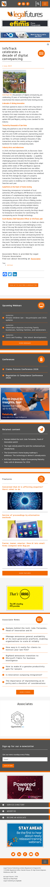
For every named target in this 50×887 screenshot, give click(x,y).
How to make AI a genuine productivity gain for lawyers (25, 667)
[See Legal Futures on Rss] (37, 854)
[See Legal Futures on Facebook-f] (27, 4)
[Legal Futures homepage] (25, 15)
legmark (18, 881)
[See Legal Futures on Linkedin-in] (23, 4)
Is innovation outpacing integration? (24, 675)
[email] (25, 759)
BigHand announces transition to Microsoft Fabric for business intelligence (22, 658)
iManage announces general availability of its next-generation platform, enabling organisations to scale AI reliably (27, 638)
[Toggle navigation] (45, 4)
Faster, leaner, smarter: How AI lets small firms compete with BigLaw (23, 544)
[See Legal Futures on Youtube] (31, 854)
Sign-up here (8, 766)
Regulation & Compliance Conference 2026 (24, 376)
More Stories (25, 692)
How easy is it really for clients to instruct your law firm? (23, 648)
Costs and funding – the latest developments (26, 337)
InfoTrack (10, 265)
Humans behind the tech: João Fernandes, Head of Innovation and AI (26, 629)
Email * (6, 759)
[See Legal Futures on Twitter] (19, 4)
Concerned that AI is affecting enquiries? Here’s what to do (22, 488)
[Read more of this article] (25, 501)
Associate (36, 258)
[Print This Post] (48, 44)
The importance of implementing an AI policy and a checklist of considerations (26, 682)
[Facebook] (5, 274)
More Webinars (25, 343)
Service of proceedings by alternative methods (21, 516)
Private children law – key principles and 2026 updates (26, 318)
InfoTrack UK (7, 95)
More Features (25, 573)
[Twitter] (10, 274)
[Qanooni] (24, 719)
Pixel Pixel (14, 878)
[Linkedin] (15, 274)
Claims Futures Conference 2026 (22, 369)
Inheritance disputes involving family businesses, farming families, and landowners (26, 328)
